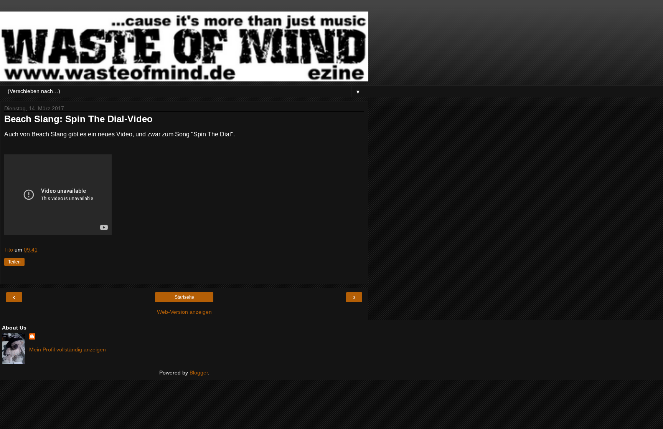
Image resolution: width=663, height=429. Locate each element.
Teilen (14, 262)
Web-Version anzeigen (184, 312)
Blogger (199, 372)
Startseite (184, 297)
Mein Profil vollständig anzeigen (67, 349)
